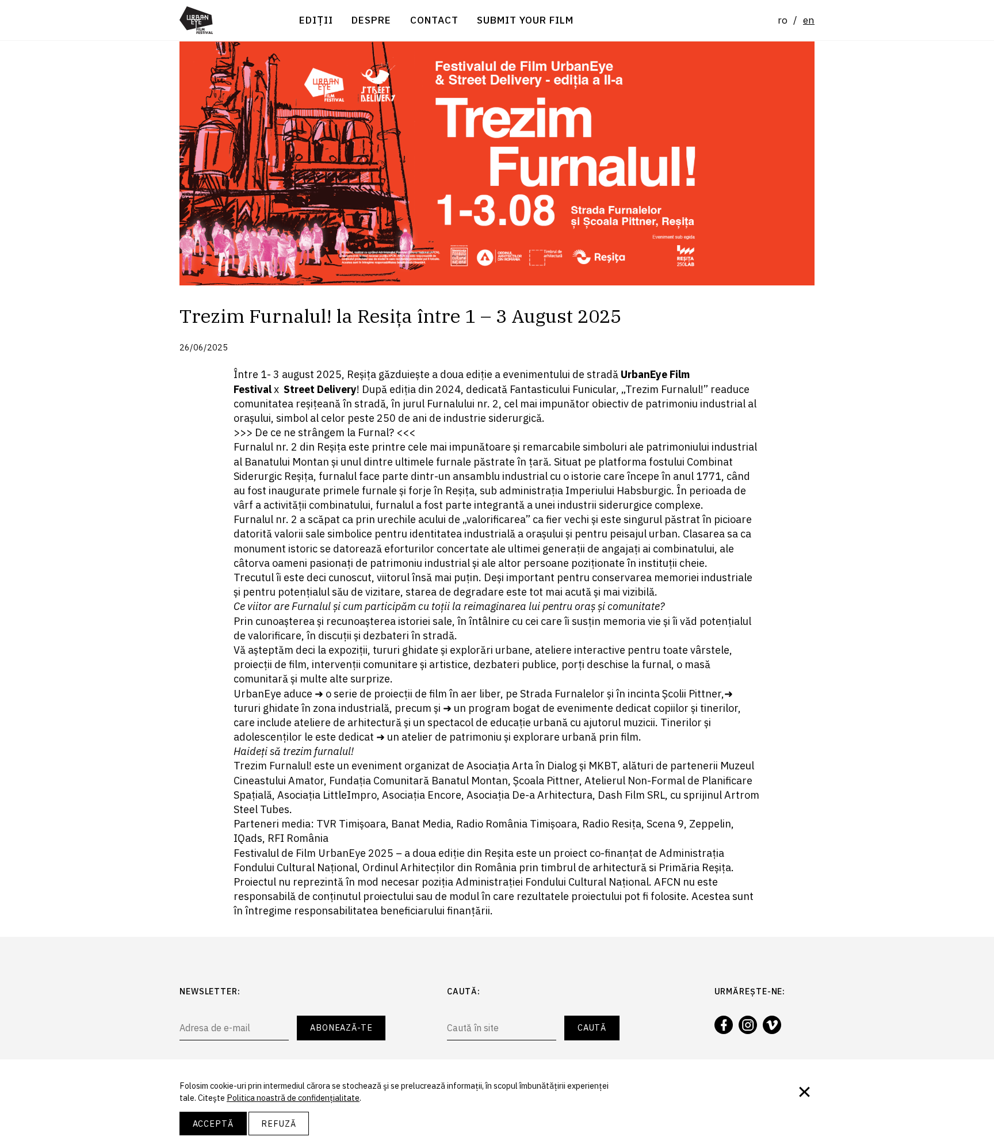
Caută (592, 1027)
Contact (434, 19)
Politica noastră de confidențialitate (293, 1097)
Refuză (278, 1123)
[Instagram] (748, 1025)
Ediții (316, 19)
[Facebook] (723, 1025)
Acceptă (213, 1123)
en (809, 19)
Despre (371, 19)
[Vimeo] (772, 1025)
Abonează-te (341, 1027)
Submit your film (525, 19)
